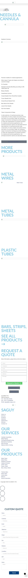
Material (3, 545)
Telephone (4, 529)
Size (2, 540)
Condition (4, 551)
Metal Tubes (7, 213)
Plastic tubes (9, 252)
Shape (3, 535)
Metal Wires (7, 176)
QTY (3, 556)
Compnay (4, 518)
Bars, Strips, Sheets (14, 329)
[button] (14, 4)
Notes (3, 562)
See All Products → (11, 340)
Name (3, 513)
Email (3, 524)
